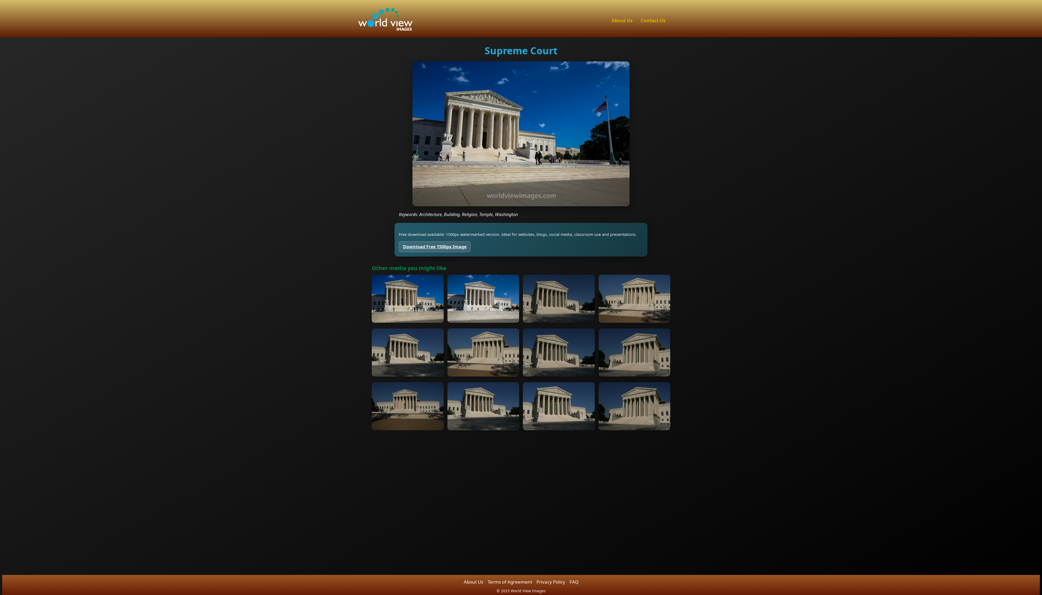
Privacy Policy (550, 582)
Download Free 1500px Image (434, 247)
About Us (622, 20)
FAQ (574, 582)
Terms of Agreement (510, 582)
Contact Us (653, 20)
